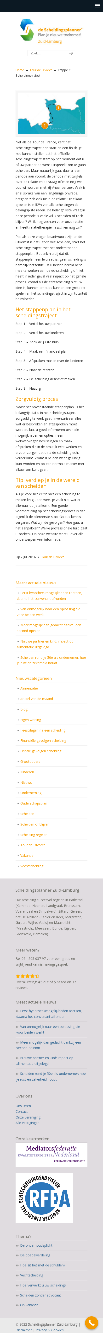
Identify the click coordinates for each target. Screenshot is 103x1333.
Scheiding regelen (33, 834)
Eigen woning (30, 719)
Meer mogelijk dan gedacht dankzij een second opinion (49, 628)
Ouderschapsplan (33, 803)
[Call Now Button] (91, 1322)
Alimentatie (29, 688)
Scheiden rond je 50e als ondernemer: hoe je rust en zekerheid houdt (51, 660)
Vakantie (27, 855)
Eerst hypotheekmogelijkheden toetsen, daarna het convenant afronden (49, 596)
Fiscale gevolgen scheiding (40, 751)
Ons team (23, 1105)
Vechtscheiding (31, 866)
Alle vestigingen (28, 1122)
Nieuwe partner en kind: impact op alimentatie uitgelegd (45, 644)
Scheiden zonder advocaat (40, 1295)
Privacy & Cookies (50, 1330)
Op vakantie (29, 1305)
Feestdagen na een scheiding (42, 730)
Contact (22, 1111)
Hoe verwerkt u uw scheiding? (43, 1285)
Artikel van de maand (36, 698)
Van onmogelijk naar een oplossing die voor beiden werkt (48, 612)
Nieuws (26, 782)
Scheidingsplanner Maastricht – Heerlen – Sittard (51, 31)
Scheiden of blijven (34, 824)
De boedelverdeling (35, 1255)
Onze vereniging (28, 1117)
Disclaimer (24, 1330)
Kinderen (27, 772)
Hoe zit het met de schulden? (42, 1265)
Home (20, 70)
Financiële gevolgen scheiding (43, 740)
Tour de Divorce (41, 70)
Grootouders (30, 761)
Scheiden (27, 813)
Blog (24, 709)
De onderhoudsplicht (36, 1245)
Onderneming (30, 792)
